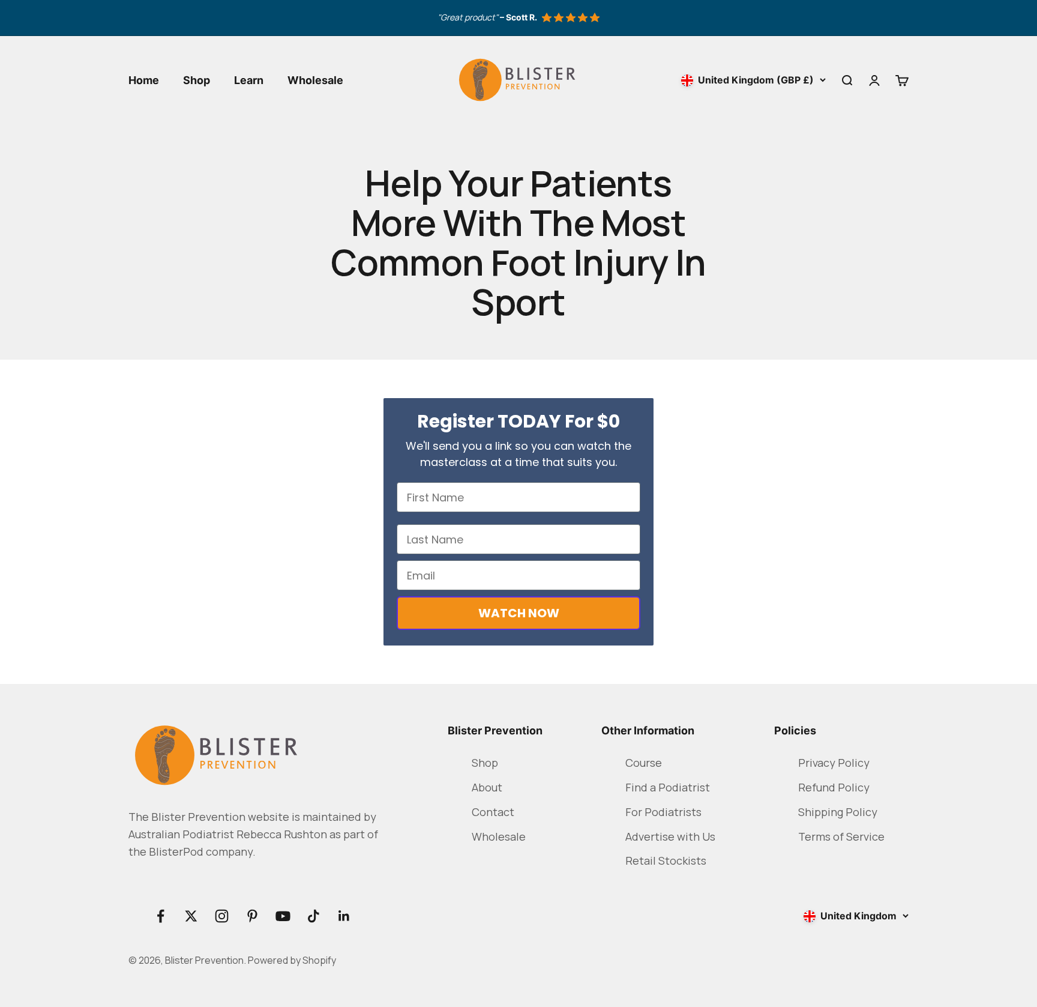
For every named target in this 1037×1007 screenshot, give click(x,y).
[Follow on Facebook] (160, 916)
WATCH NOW (518, 613)
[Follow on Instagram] (222, 916)
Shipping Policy (837, 812)
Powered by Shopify (292, 960)
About (487, 787)
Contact (493, 812)
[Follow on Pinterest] (252, 916)
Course (643, 762)
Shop (196, 80)
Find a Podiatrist (667, 787)
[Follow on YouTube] (283, 916)
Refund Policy (834, 787)
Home (143, 80)
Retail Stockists (665, 860)
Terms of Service (841, 836)
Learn (248, 80)
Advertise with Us (670, 836)
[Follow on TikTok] (313, 916)
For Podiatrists (663, 812)
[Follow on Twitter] (191, 916)
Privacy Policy (834, 762)
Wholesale (315, 80)
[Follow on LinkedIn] (344, 916)
